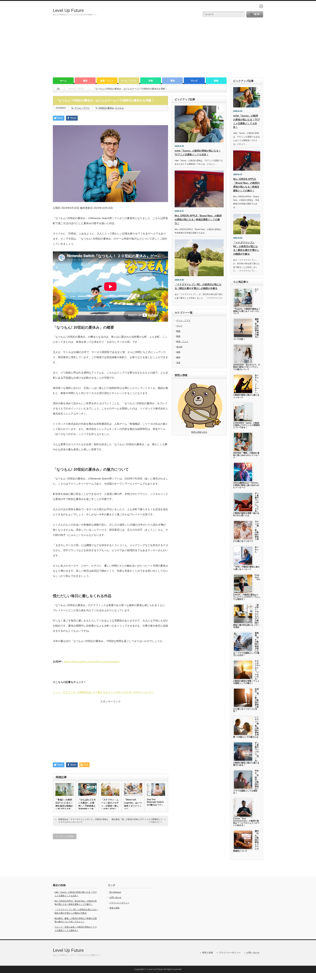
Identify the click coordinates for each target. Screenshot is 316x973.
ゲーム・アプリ (128, 80)
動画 (178, 336)
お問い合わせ (115, 897)
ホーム (63, 80)
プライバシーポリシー (119, 903)
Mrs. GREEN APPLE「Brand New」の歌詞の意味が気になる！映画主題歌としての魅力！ (198, 219)
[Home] (58, 88)
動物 (216, 80)
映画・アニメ (107, 80)
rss (261, 6)
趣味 (85, 80)
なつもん (119, 108)
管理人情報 (114, 908)
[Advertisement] (158, 50)
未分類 (179, 347)
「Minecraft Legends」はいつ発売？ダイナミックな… (133, 804)
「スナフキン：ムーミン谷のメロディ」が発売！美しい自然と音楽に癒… (110, 805)
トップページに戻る (65, 836)
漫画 (172, 80)
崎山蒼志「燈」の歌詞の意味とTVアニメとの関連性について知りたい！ (137, 820)
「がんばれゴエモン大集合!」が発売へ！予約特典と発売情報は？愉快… (87, 805)
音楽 (150, 80)
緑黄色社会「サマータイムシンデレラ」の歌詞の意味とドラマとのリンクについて (83, 820)
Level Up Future (68, 10)
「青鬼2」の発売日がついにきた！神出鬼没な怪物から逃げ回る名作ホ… (64, 805)
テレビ (194, 80)
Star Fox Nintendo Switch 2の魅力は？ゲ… (155, 802)
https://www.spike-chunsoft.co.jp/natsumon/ (92, 661)
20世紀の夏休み (106, 108)
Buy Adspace (115, 892)
